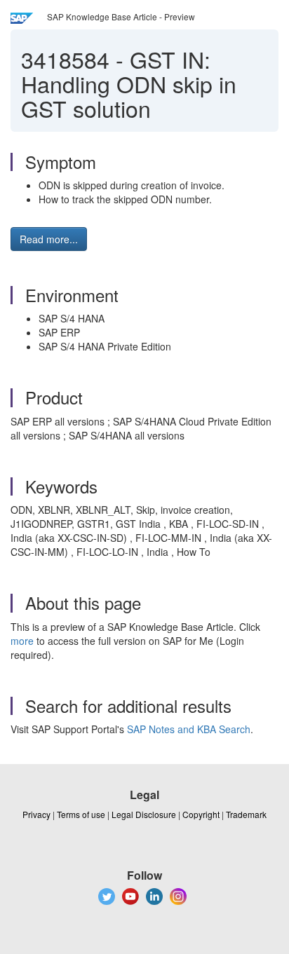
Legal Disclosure (144, 814)
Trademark (246, 814)
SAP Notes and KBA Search (188, 729)
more (22, 641)
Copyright (201, 814)
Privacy (36, 814)
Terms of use (81, 814)
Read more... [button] (49, 239)
